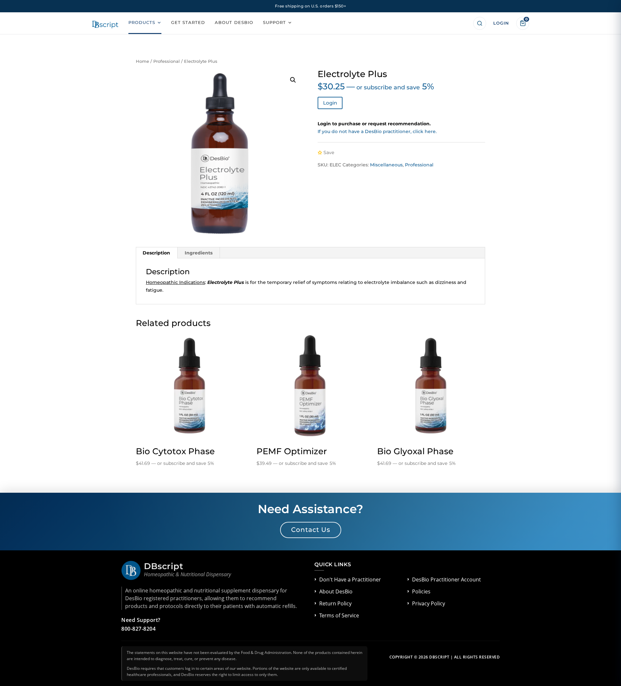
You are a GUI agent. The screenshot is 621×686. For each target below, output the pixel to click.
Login (330, 103)
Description (156, 253)
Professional (166, 61)
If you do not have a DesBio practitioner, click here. (377, 131)
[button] (293, 80)
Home (142, 61)
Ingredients (198, 253)
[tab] (157, 252)
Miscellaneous (386, 165)
